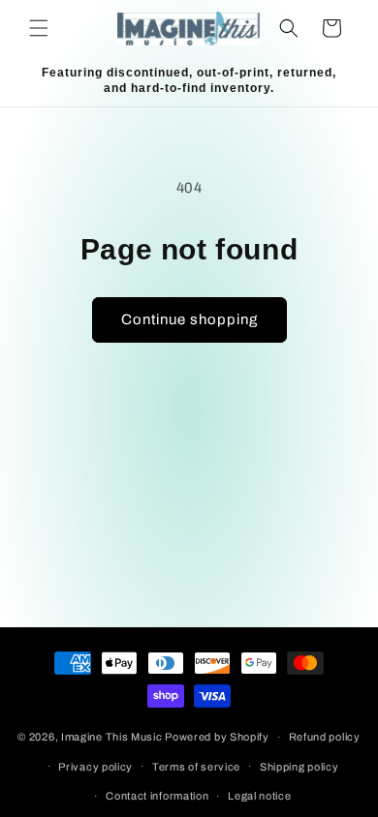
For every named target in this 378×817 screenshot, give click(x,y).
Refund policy (325, 736)
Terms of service (196, 766)
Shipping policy (299, 766)
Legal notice (259, 796)
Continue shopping (189, 319)
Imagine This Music (112, 736)
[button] (38, 28)
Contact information (157, 796)
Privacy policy (95, 766)
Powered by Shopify (217, 736)
